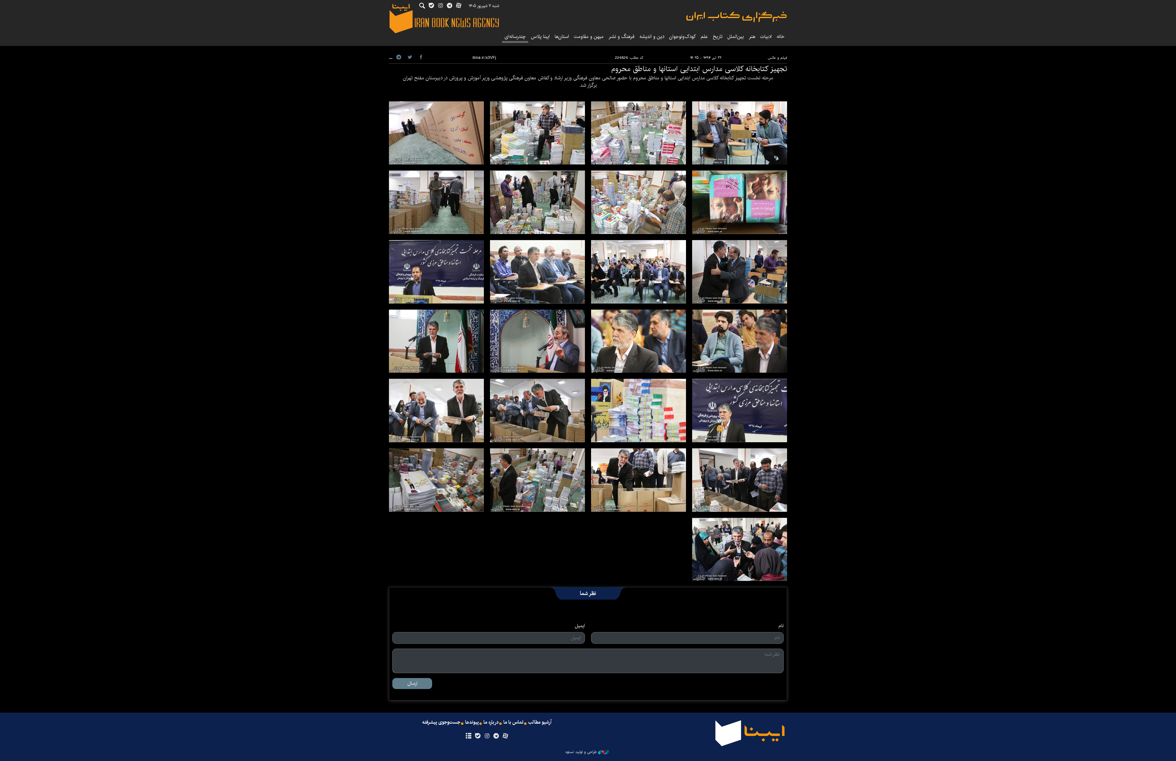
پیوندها (472, 722)
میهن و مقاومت (589, 36)
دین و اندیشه (651, 36)
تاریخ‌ (717, 36)
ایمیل (580, 626)
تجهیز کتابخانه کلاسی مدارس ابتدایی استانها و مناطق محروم (699, 69)
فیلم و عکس (777, 58)
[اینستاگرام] (487, 736)
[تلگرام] (496, 736)
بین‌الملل (735, 36)
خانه (781, 36)
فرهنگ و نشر (622, 36)
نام (781, 626)
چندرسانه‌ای (515, 36)
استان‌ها (562, 36)
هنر (752, 36)
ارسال (412, 683)
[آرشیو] (468, 736)
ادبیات (766, 36)
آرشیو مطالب (540, 722)
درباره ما (491, 722)
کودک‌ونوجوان (682, 36)
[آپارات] (505, 736)
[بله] (477, 736)
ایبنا (736, 17)
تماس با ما (513, 722)
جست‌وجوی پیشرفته (441, 722)
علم (704, 36)
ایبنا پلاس (540, 36)
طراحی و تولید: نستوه (581, 752)
